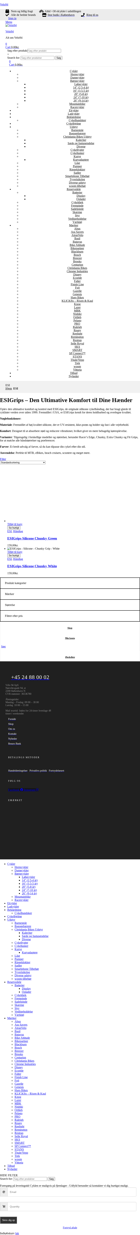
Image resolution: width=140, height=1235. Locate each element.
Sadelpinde (77, 208)
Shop (69, 628)
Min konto (70, 638)
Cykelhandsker (77, 120)
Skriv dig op (8, 1220)
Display (81, 195)
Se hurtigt (14, 527)
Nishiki (77, 313)
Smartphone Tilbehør (77, 176)
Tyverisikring (77, 179)
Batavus (77, 241)
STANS (77, 356)
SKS (77, 346)
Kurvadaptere (81, 159)
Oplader (81, 199)
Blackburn (77, 251)
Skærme (77, 212)
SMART (77, 350)
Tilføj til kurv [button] (14, 524)
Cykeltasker (77, 153)
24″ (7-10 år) (80, 97)
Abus (77, 228)
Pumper (77, 166)
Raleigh (77, 327)
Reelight (77, 333)
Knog (77, 304)
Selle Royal (77, 343)
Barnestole (77, 130)
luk (17, 1233)
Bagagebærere (77, 133)
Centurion (77, 264)
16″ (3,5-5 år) (81, 90)
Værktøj (77, 222)
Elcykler (74, 110)
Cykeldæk (77, 202)
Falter (77, 281)
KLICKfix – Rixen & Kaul (77, 300)
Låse (77, 162)
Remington (77, 336)
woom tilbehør (77, 185)
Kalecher (81, 139)
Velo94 (4, 4)
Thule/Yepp (77, 359)
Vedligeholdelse (77, 218)
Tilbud (73, 373)
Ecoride (77, 277)
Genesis (77, 294)
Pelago (77, 320)
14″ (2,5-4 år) (81, 87)
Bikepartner (77, 248)
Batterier (77, 192)
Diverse (81, 146)
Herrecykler (77, 74)
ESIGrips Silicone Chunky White (32, 566)
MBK (77, 310)
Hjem (8, 388)
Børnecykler (77, 80)
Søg (59, 58)
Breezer (77, 258)
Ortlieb (77, 317)
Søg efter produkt (17, 50)
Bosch (77, 254)
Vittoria (77, 369)
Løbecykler (81, 84)
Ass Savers (77, 231)
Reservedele (74, 189)
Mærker (73, 225)
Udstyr (74, 126)
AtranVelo (77, 235)
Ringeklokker (77, 169)
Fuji (77, 287)
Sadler (77, 172)
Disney (77, 274)
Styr (77, 215)
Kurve (77, 156)
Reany (77, 330)
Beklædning (74, 117)
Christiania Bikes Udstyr (77, 136)
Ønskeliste (70, 657)
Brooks (77, 261)
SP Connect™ (77, 353)
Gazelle (77, 290)
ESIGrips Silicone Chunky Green (32, 538)
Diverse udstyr (77, 182)
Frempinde (77, 205)
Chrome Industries (77, 271)
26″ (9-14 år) (80, 100)
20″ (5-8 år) (81, 94)
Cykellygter (77, 149)
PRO (77, 323)
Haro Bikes (77, 297)
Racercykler (77, 107)
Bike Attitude (77, 245)
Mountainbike (77, 103)
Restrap (77, 340)
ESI (9, 531)
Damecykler (77, 77)
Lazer (77, 307)
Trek (77, 363)
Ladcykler (73, 113)
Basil (77, 238)
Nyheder (74, 376)
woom (77, 366)
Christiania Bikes (77, 268)
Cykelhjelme (73, 123)
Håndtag (18, 531)
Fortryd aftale (70, 1227)
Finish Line (77, 284)
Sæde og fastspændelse (81, 143)
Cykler (74, 71)
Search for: (13, 57)
